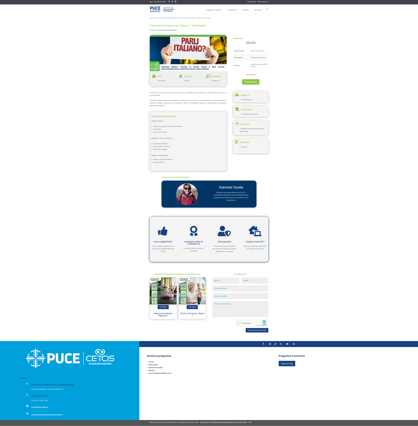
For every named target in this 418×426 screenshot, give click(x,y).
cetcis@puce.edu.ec (39, 407)
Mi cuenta (258, 10)
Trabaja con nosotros (214, 10)
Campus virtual (251, 2)
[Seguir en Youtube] (287, 344)
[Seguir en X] (281, 344)
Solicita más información (257, 330)
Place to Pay (287, 363)
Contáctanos (250, 81)
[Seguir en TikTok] (275, 344)
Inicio (151, 18)
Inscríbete (163, 307)
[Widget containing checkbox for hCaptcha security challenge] (251, 323)
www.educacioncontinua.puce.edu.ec (47, 415)
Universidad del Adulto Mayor (172, 18)
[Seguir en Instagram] (270, 344)
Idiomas (245, 10)
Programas (232, 10)
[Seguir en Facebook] (263, 344)
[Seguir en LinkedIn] (294, 344)
